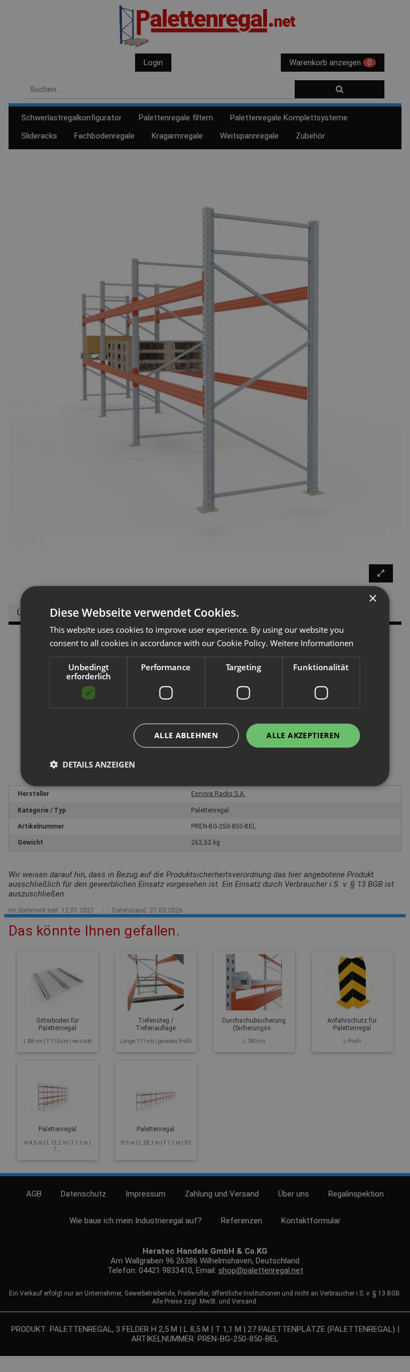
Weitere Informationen (311, 642)
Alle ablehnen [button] (186, 735)
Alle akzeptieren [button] (303, 735)
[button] (92, 764)
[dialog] (204, 686)
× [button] (372, 598)
